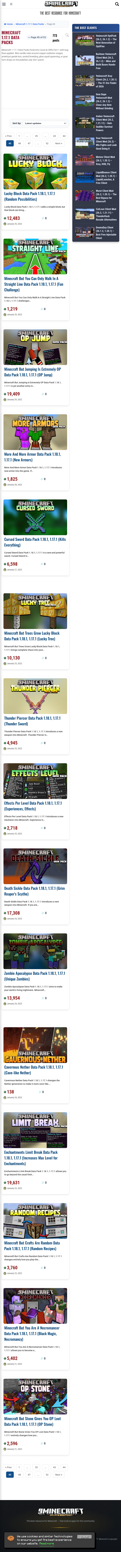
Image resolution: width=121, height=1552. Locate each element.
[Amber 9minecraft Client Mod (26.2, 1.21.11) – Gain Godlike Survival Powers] (84, 123)
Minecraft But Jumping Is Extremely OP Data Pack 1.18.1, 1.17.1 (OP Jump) (32, 371)
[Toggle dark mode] (11, 4)
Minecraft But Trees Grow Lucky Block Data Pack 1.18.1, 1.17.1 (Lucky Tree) (31, 635)
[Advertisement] (35, 85)
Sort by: (17, 123)
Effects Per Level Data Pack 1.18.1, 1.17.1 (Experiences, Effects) (33, 805)
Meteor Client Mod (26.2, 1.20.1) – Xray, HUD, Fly (105, 161)
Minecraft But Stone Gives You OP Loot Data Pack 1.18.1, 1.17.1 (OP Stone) (32, 1421)
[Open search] (117, 4)
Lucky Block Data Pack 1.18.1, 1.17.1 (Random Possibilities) (29, 196)
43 (54, 136)
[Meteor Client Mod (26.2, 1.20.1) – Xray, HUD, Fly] (84, 161)
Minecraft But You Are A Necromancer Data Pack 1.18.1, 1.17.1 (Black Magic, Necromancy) (31, 1333)
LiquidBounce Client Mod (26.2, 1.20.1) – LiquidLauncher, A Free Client (106, 177)
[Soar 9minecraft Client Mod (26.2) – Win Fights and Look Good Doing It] (84, 143)
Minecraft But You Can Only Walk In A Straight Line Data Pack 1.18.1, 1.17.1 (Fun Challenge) (33, 283)
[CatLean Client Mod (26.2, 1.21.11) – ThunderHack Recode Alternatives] (84, 215)
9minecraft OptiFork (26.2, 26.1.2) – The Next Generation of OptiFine (106, 41)
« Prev (8, 136)
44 (64, 136)
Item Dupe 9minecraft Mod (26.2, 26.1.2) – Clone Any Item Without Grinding (104, 101)
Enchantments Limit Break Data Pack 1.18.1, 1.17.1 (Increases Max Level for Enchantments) (31, 1157)
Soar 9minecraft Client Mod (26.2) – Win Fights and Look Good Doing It (106, 143)
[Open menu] (4, 4)
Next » (58, 143)
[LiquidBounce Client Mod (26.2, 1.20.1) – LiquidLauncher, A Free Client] (84, 178)
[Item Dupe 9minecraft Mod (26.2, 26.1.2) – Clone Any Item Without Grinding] (84, 101)
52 (47, 143)
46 (19, 143)
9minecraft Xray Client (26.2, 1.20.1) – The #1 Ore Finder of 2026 (106, 81)
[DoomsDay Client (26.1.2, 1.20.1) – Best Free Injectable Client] (84, 233)
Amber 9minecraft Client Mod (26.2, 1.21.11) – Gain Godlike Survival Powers (105, 123)
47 (29, 143)
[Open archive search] (67, 35)
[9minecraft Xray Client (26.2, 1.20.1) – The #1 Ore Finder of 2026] (84, 81)
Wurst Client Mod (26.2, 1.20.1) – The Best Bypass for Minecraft (106, 196)
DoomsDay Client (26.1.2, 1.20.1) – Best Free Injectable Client (106, 233)
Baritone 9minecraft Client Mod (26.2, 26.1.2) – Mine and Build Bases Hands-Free (106, 61)
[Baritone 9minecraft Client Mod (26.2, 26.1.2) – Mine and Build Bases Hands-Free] (84, 61)
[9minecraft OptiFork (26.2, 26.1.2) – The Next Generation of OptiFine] (84, 41)
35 (36, 136)
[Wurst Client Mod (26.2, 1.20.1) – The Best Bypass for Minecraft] (84, 196)
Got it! (84, 1537)
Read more (47, 1543)
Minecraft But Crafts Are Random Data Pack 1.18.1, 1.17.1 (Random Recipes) (32, 1245)
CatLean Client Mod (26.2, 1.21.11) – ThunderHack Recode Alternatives (106, 214)
